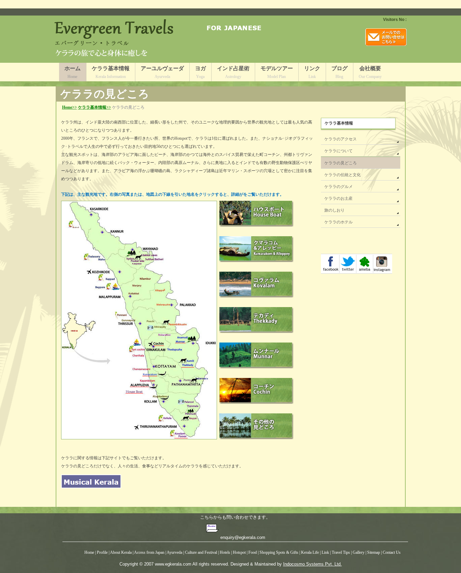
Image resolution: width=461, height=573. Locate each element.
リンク (312, 72)
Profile (102, 552)
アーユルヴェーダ (162, 72)
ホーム (72, 72)
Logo (115, 39)
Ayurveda (174, 552)
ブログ (339, 72)
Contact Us (392, 552)
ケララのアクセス (340, 139)
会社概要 (370, 72)
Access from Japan (149, 552)
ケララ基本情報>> (94, 107)
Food (253, 552)
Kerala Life (310, 552)
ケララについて (338, 150)
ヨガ (200, 72)
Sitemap (374, 552)
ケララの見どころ (340, 163)
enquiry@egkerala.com (242, 537)
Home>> (69, 107)
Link (325, 552)
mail (386, 37)
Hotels (225, 552)
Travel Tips (341, 552)
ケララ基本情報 (111, 72)
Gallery (359, 552)
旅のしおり (334, 210)
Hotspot (239, 552)
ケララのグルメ (338, 186)
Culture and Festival (201, 552)
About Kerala (121, 552)
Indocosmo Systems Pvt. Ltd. (312, 564)
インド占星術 (233, 72)
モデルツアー (277, 72)
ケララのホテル (338, 222)
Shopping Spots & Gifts (279, 552)
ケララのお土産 (338, 198)
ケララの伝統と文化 (342, 174)
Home (89, 552)
